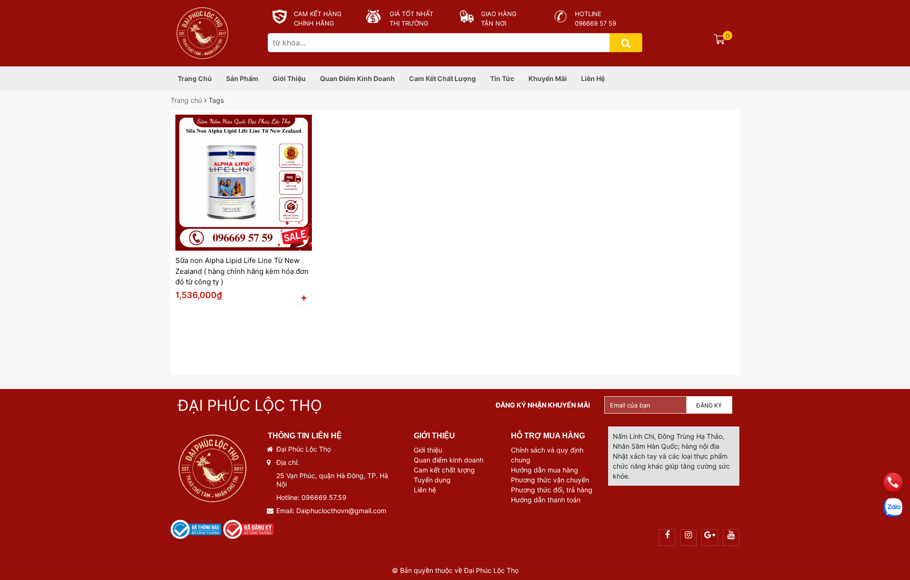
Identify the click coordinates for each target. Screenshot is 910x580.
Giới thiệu (289, 78)
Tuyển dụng (432, 480)
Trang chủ (195, 78)
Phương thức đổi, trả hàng (551, 490)
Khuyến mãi (547, 78)
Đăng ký (709, 405)
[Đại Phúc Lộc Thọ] (202, 31)
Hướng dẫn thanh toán (546, 500)
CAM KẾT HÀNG (318, 14)
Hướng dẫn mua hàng (544, 470)
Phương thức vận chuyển (550, 480)
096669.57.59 (323, 497)
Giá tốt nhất (411, 14)
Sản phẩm (242, 78)
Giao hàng (499, 14)
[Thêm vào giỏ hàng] (304, 298)
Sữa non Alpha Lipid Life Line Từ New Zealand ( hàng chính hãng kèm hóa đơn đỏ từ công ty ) (242, 271)
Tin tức (502, 78)
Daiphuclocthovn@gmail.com (341, 511)
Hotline (588, 14)
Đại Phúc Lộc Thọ (250, 405)
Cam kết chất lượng (442, 78)
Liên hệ (593, 78)
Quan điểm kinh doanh (357, 78)
